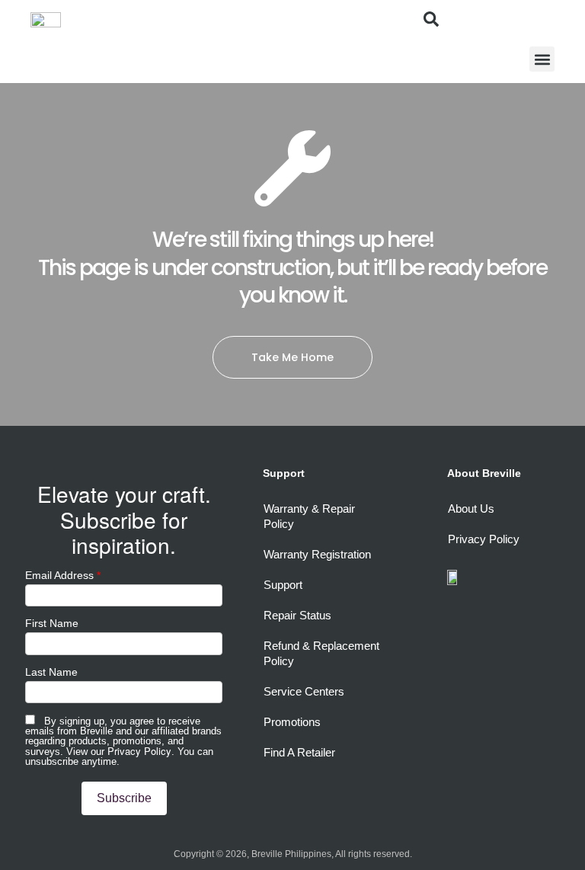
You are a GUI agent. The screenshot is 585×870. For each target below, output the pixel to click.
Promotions (292, 721)
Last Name (51, 672)
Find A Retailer (299, 752)
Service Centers (304, 691)
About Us (471, 508)
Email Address (63, 575)
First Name (51, 623)
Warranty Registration (317, 554)
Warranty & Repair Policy (309, 516)
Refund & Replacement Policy (321, 653)
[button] (542, 59)
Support (283, 584)
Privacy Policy (139, 751)
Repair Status (297, 615)
